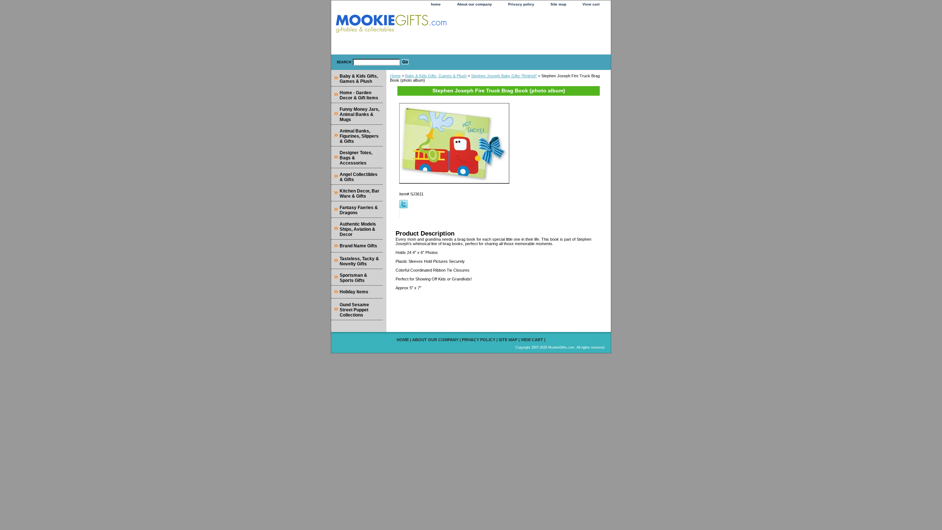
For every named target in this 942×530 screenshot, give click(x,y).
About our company (474, 4)
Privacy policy (521, 4)
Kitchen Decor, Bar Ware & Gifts (359, 193)
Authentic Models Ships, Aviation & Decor (358, 229)
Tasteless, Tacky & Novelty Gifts (359, 261)
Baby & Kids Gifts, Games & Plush (436, 76)
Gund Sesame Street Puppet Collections (354, 310)
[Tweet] (403, 207)
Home (395, 76)
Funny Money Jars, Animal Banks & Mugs (359, 114)
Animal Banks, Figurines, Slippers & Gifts (359, 136)
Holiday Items (354, 291)
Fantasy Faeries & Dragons (359, 210)
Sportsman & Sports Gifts (353, 278)
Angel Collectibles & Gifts (359, 177)
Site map (558, 4)
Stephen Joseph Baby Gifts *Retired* (504, 76)
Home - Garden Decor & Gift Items (359, 95)
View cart (590, 4)
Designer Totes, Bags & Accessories (356, 158)
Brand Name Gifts (358, 245)
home (436, 4)
